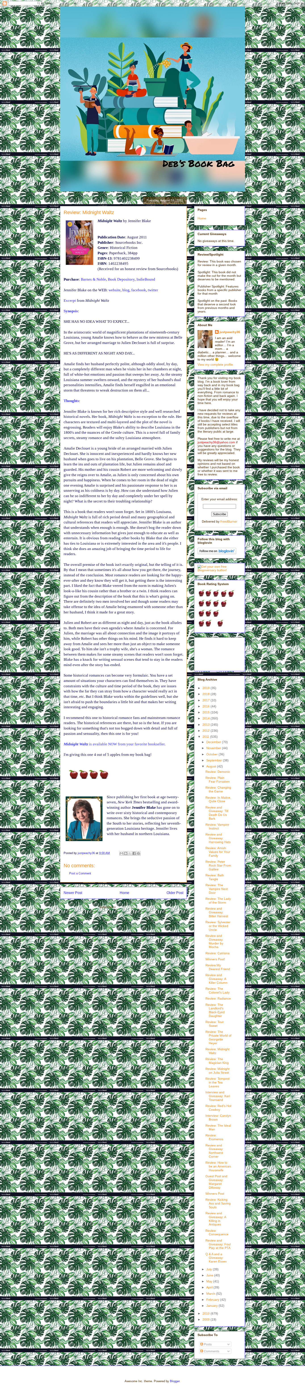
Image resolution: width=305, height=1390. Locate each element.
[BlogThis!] (125, 853)
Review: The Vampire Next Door (216, 888)
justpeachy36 (229, 332)
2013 (207, 724)
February (213, 1299)
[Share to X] (130, 853)
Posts (207, 1344)
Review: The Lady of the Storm (218, 900)
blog (126, 290)
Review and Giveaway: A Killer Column (216, 978)
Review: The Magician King (217, 1061)
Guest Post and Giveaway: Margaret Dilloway (216, 1181)
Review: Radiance (218, 998)
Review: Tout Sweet (214, 1023)
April (209, 1287)
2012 (207, 730)
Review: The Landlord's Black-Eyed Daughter (215, 1010)
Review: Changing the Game (218, 789)
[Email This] (121, 853)
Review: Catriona (217, 953)
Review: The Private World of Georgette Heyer (218, 1037)
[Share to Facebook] (134, 853)
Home (124, 893)
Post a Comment (80, 873)
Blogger (175, 1381)
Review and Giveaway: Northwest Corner (214, 1151)
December (214, 742)
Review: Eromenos (214, 1137)
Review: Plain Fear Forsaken (217, 779)
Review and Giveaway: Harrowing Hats (218, 838)
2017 (207, 700)
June (210, 1275)
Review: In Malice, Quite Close (218, 799)
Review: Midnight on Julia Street (217, 1070)
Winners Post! (215, 959)
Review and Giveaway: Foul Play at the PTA (218, 1244)
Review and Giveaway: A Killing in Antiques (215, 1218)
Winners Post (214, 1193)
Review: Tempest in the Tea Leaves (217, 1082)
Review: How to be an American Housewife (218, 1166)
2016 (207, 706)
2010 (207, 1313)
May (209, 1281)
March (211, 1293)
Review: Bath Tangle (214, 877)
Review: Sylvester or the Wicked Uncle (217, 926)
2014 (207, 718)
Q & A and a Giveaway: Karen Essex (216, 1257)
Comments (211, 1351)
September (214, 760)
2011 (206, 736)
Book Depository (121, 279)
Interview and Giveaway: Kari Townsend (217, 1096)
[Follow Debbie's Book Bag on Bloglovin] (217, 553)
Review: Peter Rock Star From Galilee (218, 865)
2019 (207, 688)
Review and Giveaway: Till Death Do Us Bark (216, 813)
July (209, 1269)
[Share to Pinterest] (138, 853)
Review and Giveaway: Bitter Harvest (216, 912)
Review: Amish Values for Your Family (217, 851)
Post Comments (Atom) (132, 907)
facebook (138, 290)
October (212, 754)
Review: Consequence (216, 1232)
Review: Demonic (217, 771)
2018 (207, 694)
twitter (153, 290)
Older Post (175, 893)
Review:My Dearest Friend (217, 967)
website (115, 290)
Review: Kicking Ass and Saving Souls (218, 1203)
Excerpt (70, 300)
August (211, 766)
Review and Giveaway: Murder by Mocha (214, 941)
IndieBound (145, 279)
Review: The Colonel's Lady (217, 990)
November (214, 748)
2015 (207, 712)
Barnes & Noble (93, 279)
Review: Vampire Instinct (217, 826)
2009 (207, 1319)
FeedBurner (228, 521)
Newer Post (73, 893)
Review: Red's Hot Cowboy (218, 1107)
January (212, 1305)
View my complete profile (215, 364)
